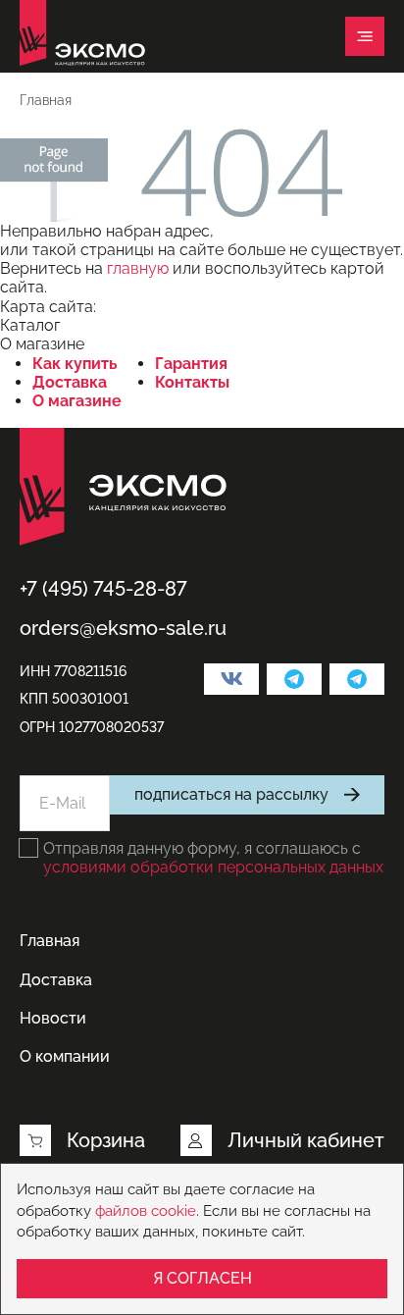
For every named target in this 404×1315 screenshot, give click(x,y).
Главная (49, 940)
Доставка (69, 382)
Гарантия (191, 363)
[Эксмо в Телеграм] (294, 679)
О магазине (77, 401)
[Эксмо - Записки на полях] (356, 679)
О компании (65, 1056)
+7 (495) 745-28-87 (103, 589)
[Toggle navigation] (364, 36)
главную (138, 268)
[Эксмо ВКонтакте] (231, 679)
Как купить (75, 363)
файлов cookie (145, 1211)
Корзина (106, 1140)
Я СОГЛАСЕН (202, 1278)
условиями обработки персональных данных (213, 867)
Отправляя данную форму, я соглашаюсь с (213, 857)
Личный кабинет (305, 1140)
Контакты (192, 382)
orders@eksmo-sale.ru (123, 628)
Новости (53, 1018)
